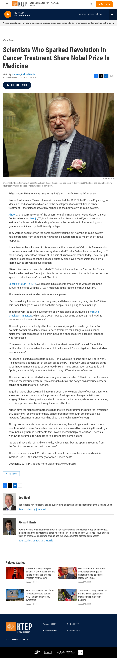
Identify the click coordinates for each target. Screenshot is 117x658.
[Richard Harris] (9, 526)
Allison (12, 214)
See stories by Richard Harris (36, 540)
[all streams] (113, 14)
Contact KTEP (73, 624)
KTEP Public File (50, 631)
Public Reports (73, 631)
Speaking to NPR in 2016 (22, 283)
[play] (8, 14)
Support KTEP (49, 624)
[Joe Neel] (9, 501)
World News (8, 40)
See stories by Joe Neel (32, 509)
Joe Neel (16, 74)
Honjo (33, 218)
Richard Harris (28, 74)
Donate (105, 4)
